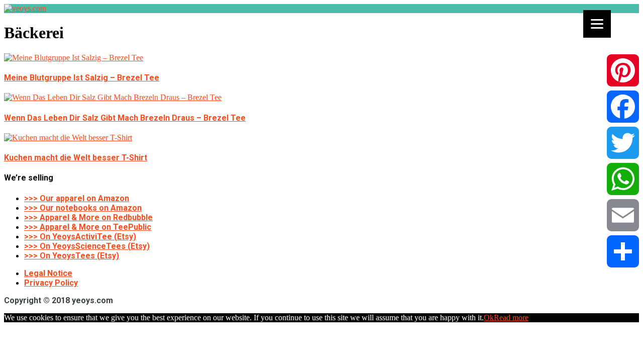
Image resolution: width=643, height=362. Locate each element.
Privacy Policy (51, 283)
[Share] (623, 251)
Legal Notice (48, 273)
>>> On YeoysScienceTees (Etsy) (87, 246)
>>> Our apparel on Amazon (76, 198)
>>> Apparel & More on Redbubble (88, 217)
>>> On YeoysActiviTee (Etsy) (80, 236)
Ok (489, 317)
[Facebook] (623, 106)
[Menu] (597, 24)
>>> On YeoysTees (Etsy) (71, 255)
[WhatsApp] (623, 179)
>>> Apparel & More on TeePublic (87, 227)
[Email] (623, 215)
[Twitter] (623, 143)
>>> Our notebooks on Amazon (83, 208)
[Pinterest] (623, 70)
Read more (511, 317)
